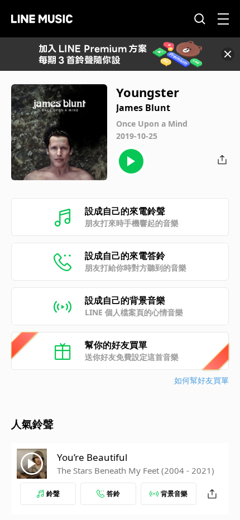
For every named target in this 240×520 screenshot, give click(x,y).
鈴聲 (53, 493)
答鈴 (113, 493)
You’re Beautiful (92, 457)
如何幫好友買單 (201, 380)
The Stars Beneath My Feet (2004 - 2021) (135, 470)
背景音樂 (174, 493)
